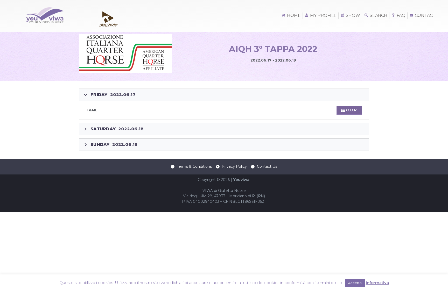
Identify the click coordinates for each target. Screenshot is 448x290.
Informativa (377, 282)
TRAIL (91, 110)
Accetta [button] (355, 283)
